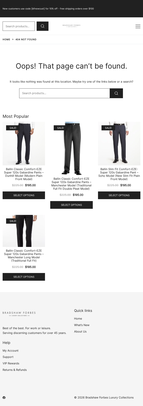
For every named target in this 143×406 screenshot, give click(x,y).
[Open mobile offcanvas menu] (138, 26)
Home (78, 318)
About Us (80, 331)
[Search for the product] (42, 26)
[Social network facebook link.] (4, 397)
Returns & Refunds (15, 370)
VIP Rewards (11, 363)
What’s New (81, 325)
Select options (23, 195)
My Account (10, 350)
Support (8, 357)
